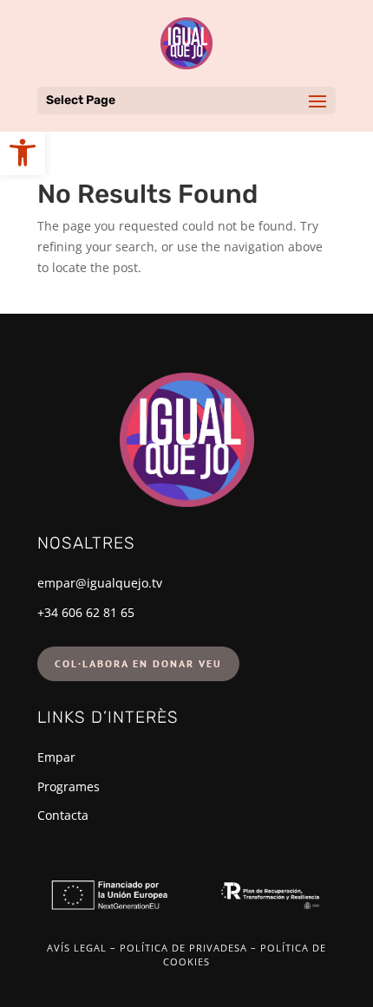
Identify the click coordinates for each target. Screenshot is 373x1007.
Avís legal (77, 947)
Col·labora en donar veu (138, 663)
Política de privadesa (183, 947)
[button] (22, 152)
